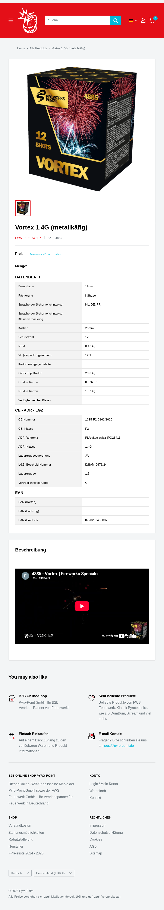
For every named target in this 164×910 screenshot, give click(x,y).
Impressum (97, 825)
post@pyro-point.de (119, 745)
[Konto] (143, 20)
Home (21, 48)
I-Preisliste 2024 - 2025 (26, 853)
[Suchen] (115, 20)
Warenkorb (97, 791)
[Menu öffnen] (11, 20)
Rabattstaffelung (21, 839)
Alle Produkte (38, 48)
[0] (152, 20)
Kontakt (95, 798)
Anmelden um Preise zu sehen (45, 254)
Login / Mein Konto (103, 784)
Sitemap (95, 853)
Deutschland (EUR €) (50, 873)
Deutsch (16, 873)
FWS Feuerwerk (28, 238)
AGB (93, 846)
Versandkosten (20, 825)
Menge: (21, 266)
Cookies (95, 839)
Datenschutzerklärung (106, 832)
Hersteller (16, 846)
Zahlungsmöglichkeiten (26, 832)
